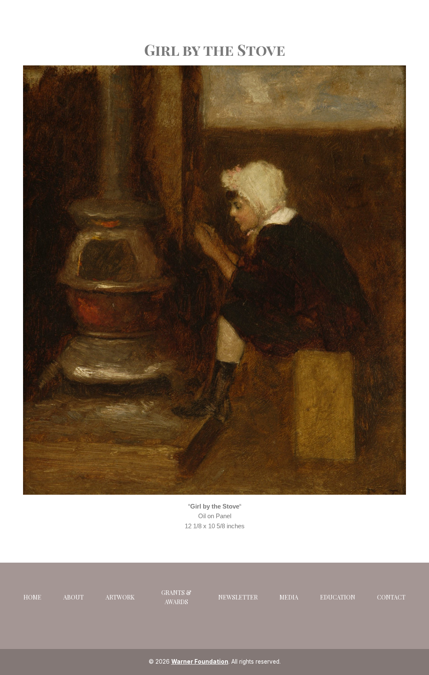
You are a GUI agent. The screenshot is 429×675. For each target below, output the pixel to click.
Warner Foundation (199, 661)
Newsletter (238, 597)
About (73, 597)
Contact (391, 597)
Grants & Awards (176, 597)
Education (337, 597)
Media (288, 597)
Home (32, 597)
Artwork (120, 597)
